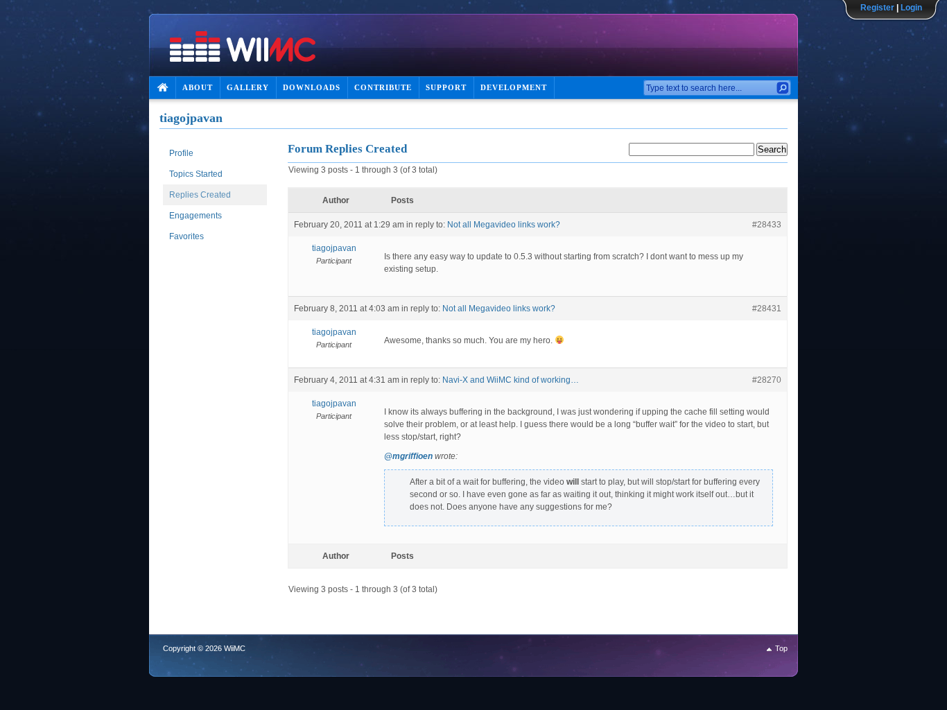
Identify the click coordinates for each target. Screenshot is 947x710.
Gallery (248, 87)
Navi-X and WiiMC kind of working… (510, 380)
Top (781, 648)
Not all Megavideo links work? (503, 225)
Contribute (383, 87)
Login (911, 7)
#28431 (766, 308)
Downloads (311, 87)
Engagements (195, 215)
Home (162, 87)
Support (446, 87)
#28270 (766, 380)
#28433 (766, 225)
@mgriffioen (408, 456)
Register (877, 7)
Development (513, 87)
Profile (181, 153)
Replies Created (200, 195)
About (197, 87)
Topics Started (196, 174)
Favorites (186, 236)
